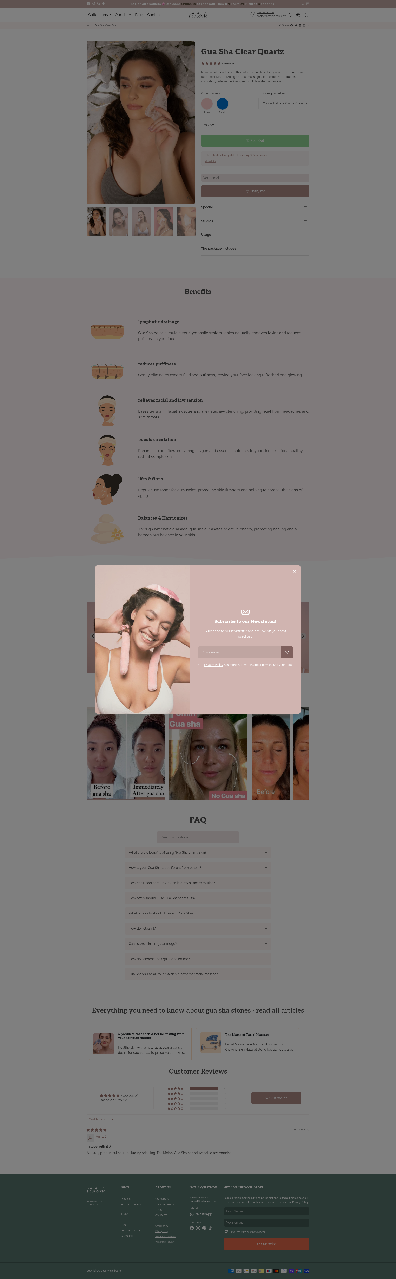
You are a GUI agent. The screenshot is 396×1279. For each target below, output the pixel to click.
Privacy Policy (213, 664)
